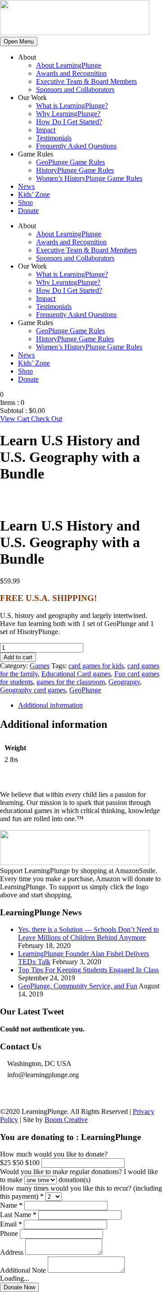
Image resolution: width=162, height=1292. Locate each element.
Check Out (46, 418)
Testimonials (54, 138)
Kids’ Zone (34, 194)
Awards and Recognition (71, 73)
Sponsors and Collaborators (75, 89)
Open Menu (19, 41)
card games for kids (96, 666)
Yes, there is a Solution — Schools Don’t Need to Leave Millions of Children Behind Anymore (88, 933)
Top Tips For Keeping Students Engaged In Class (88, 970)
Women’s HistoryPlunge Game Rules (89, 178)
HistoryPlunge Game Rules (75, 170)
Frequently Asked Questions (76, 146)
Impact (45, 130)
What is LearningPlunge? (72, 105)
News (26, 186)
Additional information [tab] (50, 705)
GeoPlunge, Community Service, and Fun (77, 986)
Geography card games (33, 690)
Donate (28, 210)
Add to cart (18, 657)
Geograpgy (124, 682)
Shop (25, 202)
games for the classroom (70, 682)
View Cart (15, 418)
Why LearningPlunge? (68, 113)
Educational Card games (76, 674)
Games (40, 666)
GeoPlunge (85, 690)
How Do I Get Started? (69, 122)
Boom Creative (66, 1119)
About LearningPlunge (68, 65)
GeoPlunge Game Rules (70, 162)
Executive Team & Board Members (86, 81)
